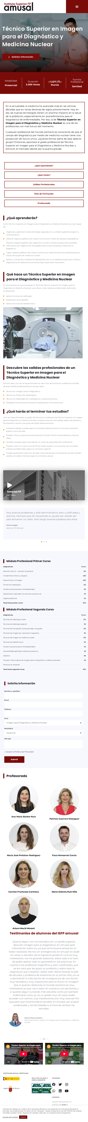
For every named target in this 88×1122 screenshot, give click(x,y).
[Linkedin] (60, 1091)
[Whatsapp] (54, 1091)
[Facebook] (54, 1084)
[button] (77, 6)
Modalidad (8, 728)
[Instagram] (66, 1084)
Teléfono (7, 709)
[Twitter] (60, 1084)
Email (6, 700)
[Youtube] (66, 1091)
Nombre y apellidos (12, 691)
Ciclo (6, 718)
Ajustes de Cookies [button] (10, 1117)
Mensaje (7, 739)
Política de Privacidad (24, 752)
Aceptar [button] (23, 1117)
